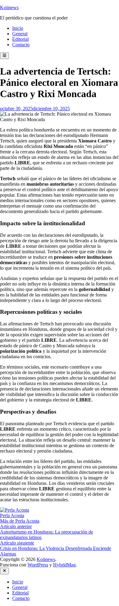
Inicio (17, 28)
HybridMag (64, 564)
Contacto (21, 44)
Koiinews (9, 7)
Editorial (20, 39)
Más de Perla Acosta (19, 521)
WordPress (37, 564)
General (19, 33)
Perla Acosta (12, 515)
